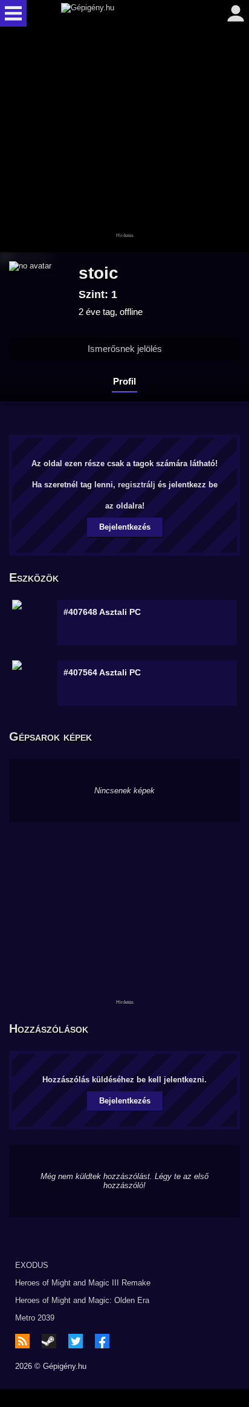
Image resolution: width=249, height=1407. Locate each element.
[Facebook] (102, 1341)
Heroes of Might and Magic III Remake (82, 1282)
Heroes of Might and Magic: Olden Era (82, 1300)
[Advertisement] (124, 140)
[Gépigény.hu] (121, 13)
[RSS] (22, 1341)
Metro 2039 (34, 1317)
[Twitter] (75, 1341)
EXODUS (31, 1265)
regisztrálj (136, 484)
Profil (124, 381)
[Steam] (49, 1341)
